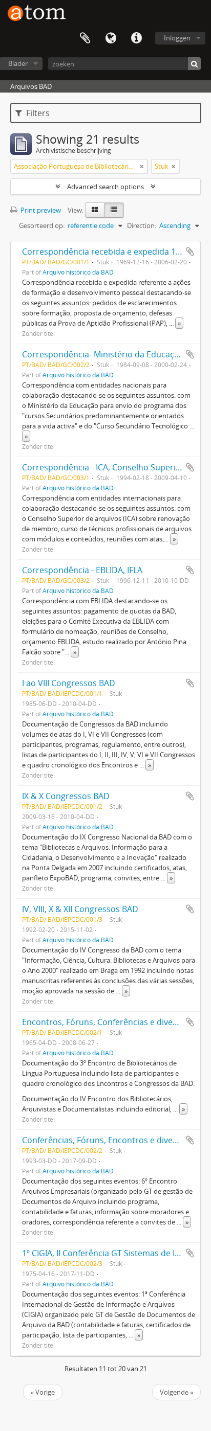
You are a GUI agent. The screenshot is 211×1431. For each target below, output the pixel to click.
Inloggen (177, 37)
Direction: (141, 225)
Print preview (40, 210)
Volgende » (176, 1392)
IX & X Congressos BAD (66, 796)
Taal (110, 38)
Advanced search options (105, 186)
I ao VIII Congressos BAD (68, 683)
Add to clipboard (190, 251)
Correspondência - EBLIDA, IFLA (82, 570)
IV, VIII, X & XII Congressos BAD (80, 909)
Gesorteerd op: (42, 225)
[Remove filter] (142, 166)
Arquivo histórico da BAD (78, 272)
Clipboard (85, 38)
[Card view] (94, 210)
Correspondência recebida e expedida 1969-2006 (116, 251)
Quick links (136, 38)
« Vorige (43, 1392)
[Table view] (114, 210)
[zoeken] (194, 63)
